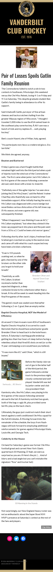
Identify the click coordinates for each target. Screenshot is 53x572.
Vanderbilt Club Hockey (26, 26)
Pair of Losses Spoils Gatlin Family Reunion (26, 79)
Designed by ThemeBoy (10, 564)
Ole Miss (46, 527)
